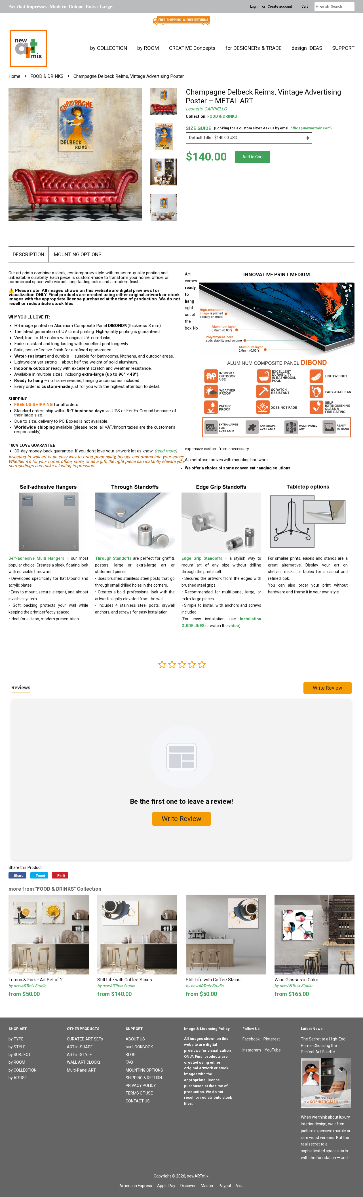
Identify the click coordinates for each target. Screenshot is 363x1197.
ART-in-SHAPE (80, 1047)
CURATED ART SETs (85, 1039)
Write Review (327, 688)
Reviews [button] (20, 688)
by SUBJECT (20, 1054)
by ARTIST (18, 1078)
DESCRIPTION (28, 254)
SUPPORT (343, 48)
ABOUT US (135, 1039)
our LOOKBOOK (139, 1047)
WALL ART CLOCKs (84, 1062)
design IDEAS (307, 48)
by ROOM (148, 48)
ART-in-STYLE (79, 1054)
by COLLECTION (108, 48)
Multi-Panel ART (81, 1070)
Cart (304, 6)
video (234, 625)
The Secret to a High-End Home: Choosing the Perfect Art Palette (323, 1045)
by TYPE (16, 1039)
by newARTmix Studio (27, 986)
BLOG (131, 1054)
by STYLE (17, 1047)
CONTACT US (138, 1101)
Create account (280, 6)
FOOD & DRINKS (47, 76)
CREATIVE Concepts (192, 48)
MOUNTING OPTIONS (78, 254)
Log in (254, 6)
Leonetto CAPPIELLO (206, 109)
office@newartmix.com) (311, 128)
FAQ (129, 1062)
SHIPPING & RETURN (144, 1078)
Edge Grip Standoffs (202, 558)
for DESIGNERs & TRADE (253, 48)
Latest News (311, 1029)
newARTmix (197, 1176)
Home (14, 76)
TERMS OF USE (139, 1093)
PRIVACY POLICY (141, 1085)
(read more (165, 451)
